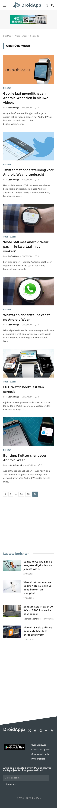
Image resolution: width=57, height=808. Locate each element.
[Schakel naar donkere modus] (47, 5)
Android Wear (21, 36)
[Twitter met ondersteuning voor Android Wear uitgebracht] (28, 146)
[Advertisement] (28, 525)
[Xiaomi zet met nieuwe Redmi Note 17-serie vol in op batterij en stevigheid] (12, 586)
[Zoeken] (52, 5)
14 (21, 494)
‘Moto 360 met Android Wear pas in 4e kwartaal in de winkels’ (25, 246)
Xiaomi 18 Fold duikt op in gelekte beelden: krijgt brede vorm (37, 631)
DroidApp (7, 36)
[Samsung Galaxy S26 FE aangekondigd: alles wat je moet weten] (12, 566)
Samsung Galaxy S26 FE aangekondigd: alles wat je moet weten (38, 565)
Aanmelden (11, 784)
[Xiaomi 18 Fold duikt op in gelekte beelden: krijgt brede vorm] (12, 632)
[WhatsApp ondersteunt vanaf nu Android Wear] (28, 291)
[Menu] (5, 5)
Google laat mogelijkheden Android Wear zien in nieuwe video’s (25, 97)
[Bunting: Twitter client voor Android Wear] (28, 431)
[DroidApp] (27, 5)
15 (28, 494)
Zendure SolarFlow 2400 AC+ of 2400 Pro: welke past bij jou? (38, 610)
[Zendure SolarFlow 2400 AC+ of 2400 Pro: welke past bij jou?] (12, 611)
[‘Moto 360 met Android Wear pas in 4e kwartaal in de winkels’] (28, 218)
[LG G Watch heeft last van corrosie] (28, 363)
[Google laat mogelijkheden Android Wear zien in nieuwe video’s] (28, 69)
